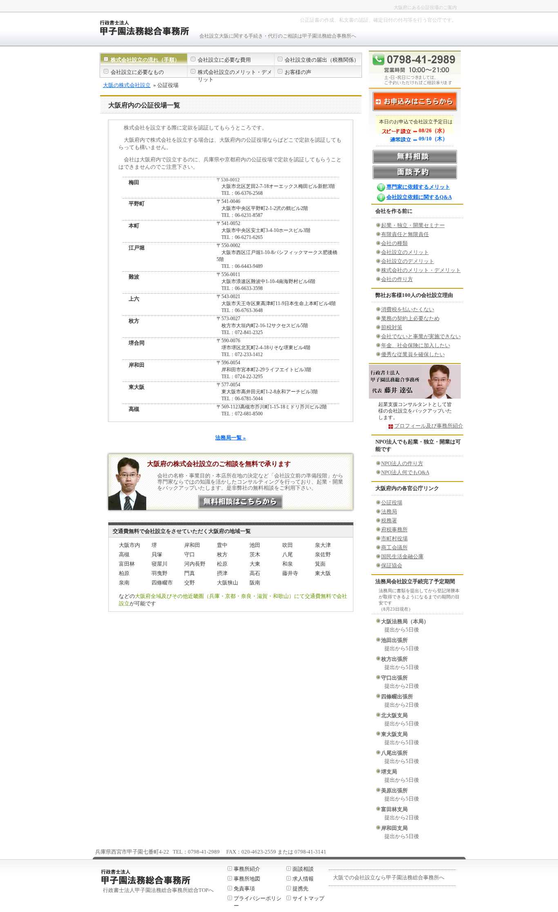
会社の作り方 (397, 279)
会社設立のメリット (405, 252)
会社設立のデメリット (407, 261)
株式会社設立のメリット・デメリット (235, 76)
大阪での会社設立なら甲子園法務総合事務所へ (388, 877)
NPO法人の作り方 (402, 463)
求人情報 (303, 879)
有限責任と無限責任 (405, 234)
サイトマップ (308, 898)
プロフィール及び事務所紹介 (428, 426)
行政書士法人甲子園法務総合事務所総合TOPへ (158, 890)
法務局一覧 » (230, 438)
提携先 (300, 888)
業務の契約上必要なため (410, 318)
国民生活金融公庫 (402, 556)
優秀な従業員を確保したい (413, 354)
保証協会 (391, 565)
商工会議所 (394, 547)
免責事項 (244, 888)
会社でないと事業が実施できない (421, 336)
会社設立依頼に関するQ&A (419, 197)
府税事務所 (394, 529)
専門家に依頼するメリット (418, 187)
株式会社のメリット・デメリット (421, 270)
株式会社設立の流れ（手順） (145, 60)
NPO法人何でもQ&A (405, 472)
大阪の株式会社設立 (127, 85)
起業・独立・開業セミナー (413, 225)
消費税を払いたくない (407, 309)
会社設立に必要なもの (137, 72)
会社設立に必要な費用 (224, 60)
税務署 (389, 520)
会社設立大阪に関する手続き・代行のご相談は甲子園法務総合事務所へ (277, 36)
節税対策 (391, 327)
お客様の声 (298, 72)
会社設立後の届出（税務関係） (322, 60)
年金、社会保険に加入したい (415, 345)
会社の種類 (394, 243)
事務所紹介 (247, 869)
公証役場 (391, 502)
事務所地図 (247, 879)
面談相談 (303, 869)
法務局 (389, 511)
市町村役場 (394, 538)
